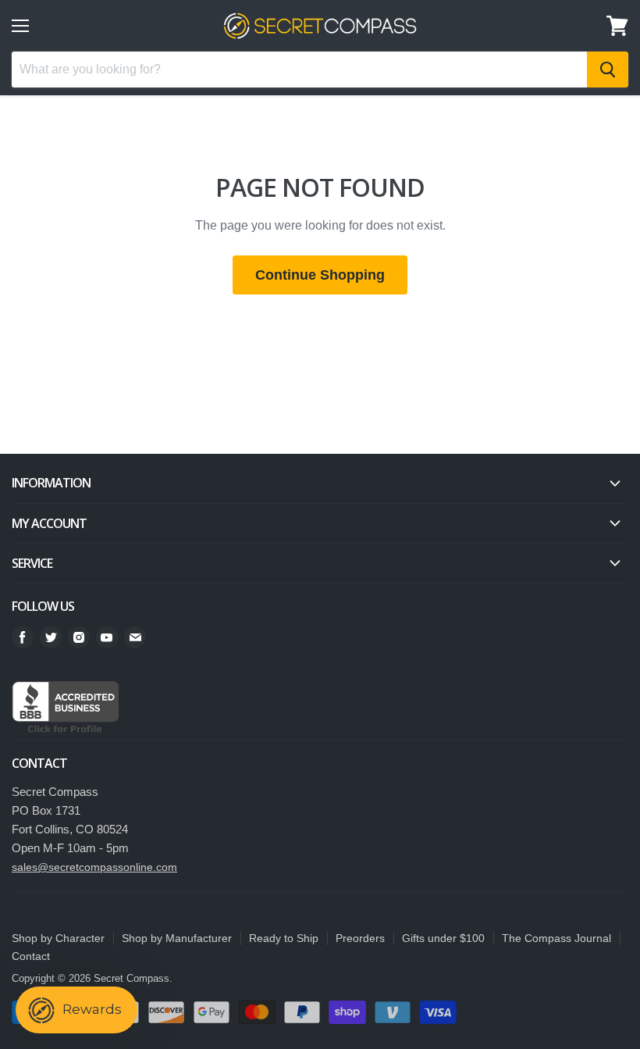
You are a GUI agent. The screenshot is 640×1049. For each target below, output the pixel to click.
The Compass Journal (556, 938)
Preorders (360, 938)
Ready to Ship (283, 938)
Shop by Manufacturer (177, 938)
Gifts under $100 (443, 938)
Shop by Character (58, 938)
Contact (31, 956)
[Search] (607, 69)
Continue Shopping (320, 275)
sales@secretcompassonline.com (94, 867)
